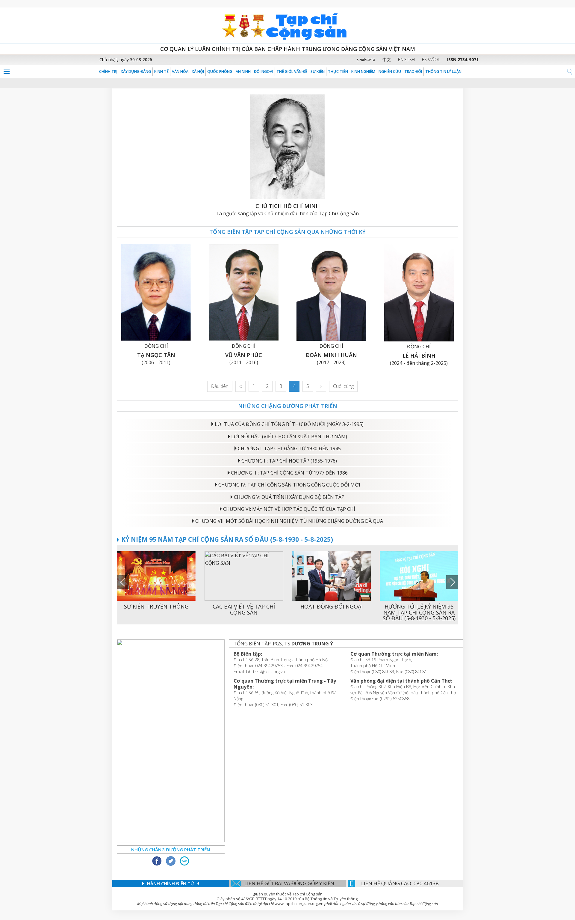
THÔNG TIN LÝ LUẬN (443, 71)
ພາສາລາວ (366, 59)
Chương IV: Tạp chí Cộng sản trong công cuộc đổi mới (289, 484)
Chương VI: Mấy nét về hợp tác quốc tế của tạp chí (289, 509)
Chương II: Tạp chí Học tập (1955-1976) (289, 460)
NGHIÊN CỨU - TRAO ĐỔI (400, 71)
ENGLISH (406, 59)
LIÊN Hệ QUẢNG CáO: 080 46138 (400, 883)
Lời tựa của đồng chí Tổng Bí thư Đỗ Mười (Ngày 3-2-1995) (289, 424)
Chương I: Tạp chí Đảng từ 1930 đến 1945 (289, 448)
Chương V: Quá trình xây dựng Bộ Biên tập (289, 497)
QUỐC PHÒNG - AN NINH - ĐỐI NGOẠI (240, 71)
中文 (386, 59)
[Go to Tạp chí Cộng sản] (287, 25)
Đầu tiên (220, 386)
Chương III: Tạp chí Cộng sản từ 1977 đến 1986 (289, 472)
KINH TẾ (161, 71)
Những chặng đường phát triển (170, 850)
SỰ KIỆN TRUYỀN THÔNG (156, 606)
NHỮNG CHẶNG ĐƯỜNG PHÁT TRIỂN (287, 405)
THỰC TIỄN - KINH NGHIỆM (351, 71)
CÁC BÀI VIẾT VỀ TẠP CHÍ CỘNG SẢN (244, 609)
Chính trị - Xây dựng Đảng (125, 71)
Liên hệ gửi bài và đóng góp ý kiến (289, 883)
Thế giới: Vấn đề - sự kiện (300, 71)
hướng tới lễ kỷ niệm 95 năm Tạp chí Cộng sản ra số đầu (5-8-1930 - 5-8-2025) (419, 612)
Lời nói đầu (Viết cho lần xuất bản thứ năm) (289, 436)
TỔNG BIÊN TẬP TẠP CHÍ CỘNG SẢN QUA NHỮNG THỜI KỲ (287, 231)
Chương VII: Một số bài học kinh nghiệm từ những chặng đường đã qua (289, 521)
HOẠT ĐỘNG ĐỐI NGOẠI (331, 606)
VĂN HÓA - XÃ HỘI (188, 71)
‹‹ (240, 386)
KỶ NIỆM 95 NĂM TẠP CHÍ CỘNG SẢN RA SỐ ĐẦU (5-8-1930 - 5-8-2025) (227, 539)
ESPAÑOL (431, 59)
